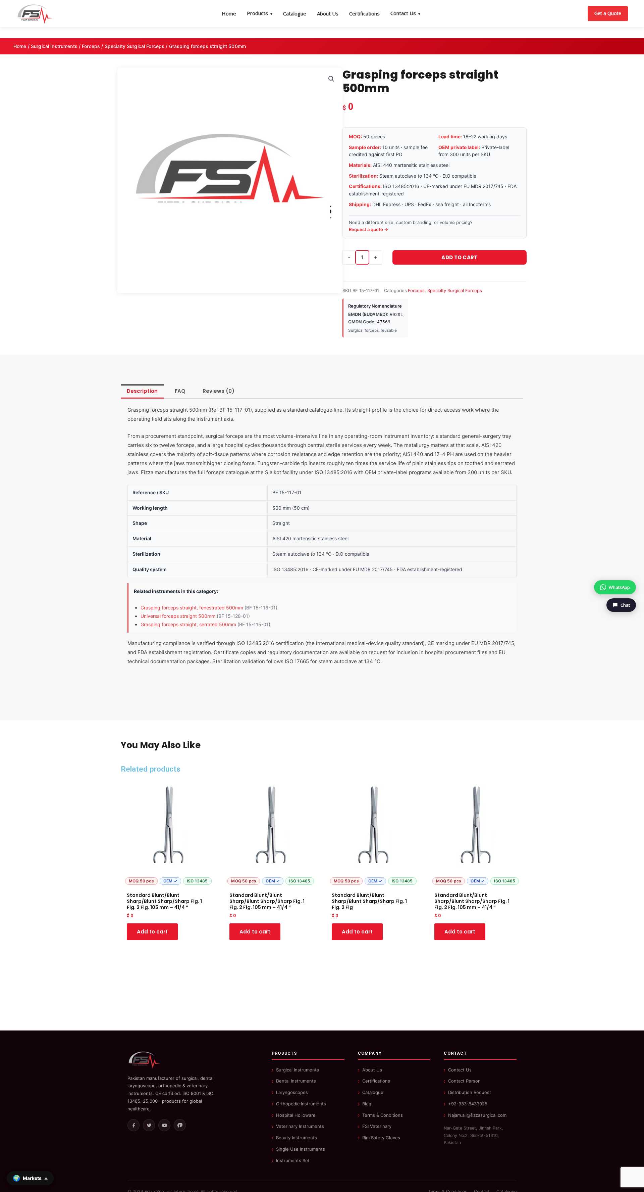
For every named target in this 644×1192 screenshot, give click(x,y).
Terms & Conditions (382, 1115)
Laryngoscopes (292, 1092)
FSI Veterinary (376, 1126)
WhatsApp (619, 587)
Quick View (168, 882)
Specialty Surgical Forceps (135, 46)
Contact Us (405, 13)
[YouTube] (164, 1125)
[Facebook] (133, 1125)
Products (259, 13)
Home (229, 13)
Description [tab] (142, 391)
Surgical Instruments (54, 46)
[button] (331, 79)
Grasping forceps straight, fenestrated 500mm (192, 607)
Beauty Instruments (296, 1137)
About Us (327, 13)
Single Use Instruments (300, 1149)
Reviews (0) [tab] (218, 391)
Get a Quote (607, 13)
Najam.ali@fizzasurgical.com (477, 1115)
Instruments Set (293, 1160)
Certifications (364, 13)
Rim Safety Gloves (381, 1137)
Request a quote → (368, 229)
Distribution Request (469, 1092)
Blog (366, 1103)
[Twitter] (149, 1125)
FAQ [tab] (180, 391)
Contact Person (464, 1081)
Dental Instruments (296, 1081)
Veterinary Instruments (300, 1126)
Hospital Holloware (296, 1115)
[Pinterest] (180, 1125)
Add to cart (459, 257)
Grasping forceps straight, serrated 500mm (188, 624)
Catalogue (294, 13)
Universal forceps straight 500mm (178, 616)
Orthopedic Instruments (301, 1103)
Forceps (91, 46)
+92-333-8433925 (467, 1103)
